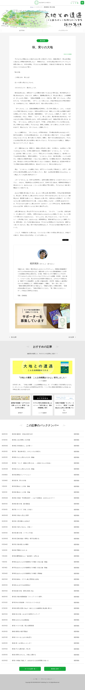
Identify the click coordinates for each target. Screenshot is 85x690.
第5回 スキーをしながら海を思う (22, 637)
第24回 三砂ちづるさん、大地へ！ (22, 527)
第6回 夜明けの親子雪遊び (20, 631)
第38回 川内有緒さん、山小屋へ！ (22, 445)
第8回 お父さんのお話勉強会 (20, 620)
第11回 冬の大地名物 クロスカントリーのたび (26, 602)
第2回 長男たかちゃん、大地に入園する (24, 654)
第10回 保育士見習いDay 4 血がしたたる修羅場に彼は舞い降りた (32, 608)
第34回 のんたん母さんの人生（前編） (23, 469)
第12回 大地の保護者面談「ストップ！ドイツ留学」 (27, 596)
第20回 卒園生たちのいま (19, 550)
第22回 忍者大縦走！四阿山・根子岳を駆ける (25, 538)
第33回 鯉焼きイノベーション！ (21, 475)
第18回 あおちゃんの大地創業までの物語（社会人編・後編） (30, 562)
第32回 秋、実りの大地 (19, 480)
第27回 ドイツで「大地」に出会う (22, 509)
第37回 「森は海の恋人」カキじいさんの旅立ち (26, 451)
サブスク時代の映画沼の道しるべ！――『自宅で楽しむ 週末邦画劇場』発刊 (42, 405)
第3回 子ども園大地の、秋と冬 (21, 649)
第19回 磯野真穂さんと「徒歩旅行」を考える (25, 556)
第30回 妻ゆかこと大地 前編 (21, 492)
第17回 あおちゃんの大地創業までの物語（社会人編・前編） (30, 567)
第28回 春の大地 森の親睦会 (21, 504)
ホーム (31, 7)
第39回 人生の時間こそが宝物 (21, 440)
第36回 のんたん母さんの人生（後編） (23, 457)
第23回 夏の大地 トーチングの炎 (22, 533)
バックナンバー (38, 7)
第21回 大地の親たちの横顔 (20, 544)
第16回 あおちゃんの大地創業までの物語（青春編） (27, 573)
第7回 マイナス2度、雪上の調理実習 (23, 625)
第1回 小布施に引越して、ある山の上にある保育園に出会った (30, 660)
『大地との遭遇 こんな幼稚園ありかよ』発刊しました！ (42, 377)
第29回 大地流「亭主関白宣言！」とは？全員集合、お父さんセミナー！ (33, 498)
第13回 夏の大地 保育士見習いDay (23, 591)
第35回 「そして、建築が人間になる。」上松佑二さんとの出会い (31, 463)
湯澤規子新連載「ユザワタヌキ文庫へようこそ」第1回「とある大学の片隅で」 (20, 405)
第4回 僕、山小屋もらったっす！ (22, 643)
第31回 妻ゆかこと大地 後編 (21, 486)
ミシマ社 (35, 679)
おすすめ (21, 30)
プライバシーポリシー (46, 679)
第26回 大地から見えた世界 (20, 515)
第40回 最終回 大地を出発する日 (22, 434)
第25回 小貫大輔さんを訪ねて (21, 521)
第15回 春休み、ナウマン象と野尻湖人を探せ (25, 579)
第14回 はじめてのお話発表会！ (21, 585)
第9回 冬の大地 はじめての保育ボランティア (26, 614)
